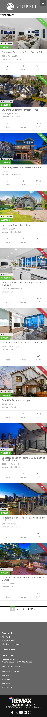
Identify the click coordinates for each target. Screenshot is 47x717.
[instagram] (30, 712)
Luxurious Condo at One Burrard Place (22, 342)
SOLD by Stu (7, 687)
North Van (6, 679)
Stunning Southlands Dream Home (20, 109)
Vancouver (6, 683)
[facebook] (12, 712)
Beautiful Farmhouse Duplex (17, 400)
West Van (5, 675)
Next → (31, 609)
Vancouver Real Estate (10, 671)
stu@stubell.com (11, 644)
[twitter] (17, 712)
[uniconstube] (21, 712)
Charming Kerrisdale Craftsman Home (21, 167)
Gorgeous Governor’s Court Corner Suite (23, 52)
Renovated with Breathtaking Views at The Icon (22, 283)
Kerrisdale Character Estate (16, 225)
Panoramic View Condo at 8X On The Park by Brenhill (23, 518)
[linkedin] (25, 712)
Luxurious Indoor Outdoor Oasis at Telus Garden (23, 578)
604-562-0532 (8, 640)
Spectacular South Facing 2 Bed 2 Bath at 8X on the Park (23, 458)
